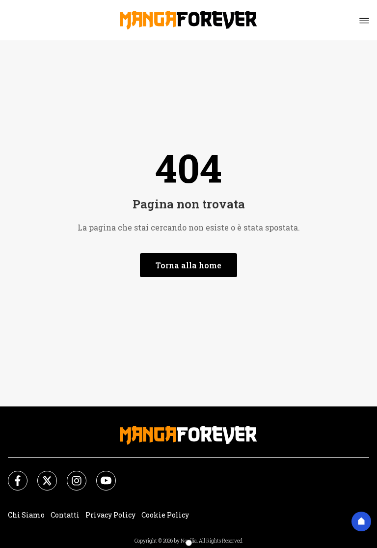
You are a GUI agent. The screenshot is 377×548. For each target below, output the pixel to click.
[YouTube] (100, 475)
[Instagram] (71, 475)
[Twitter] (41, 475)
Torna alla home (188, 265)
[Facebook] (12, 475)
